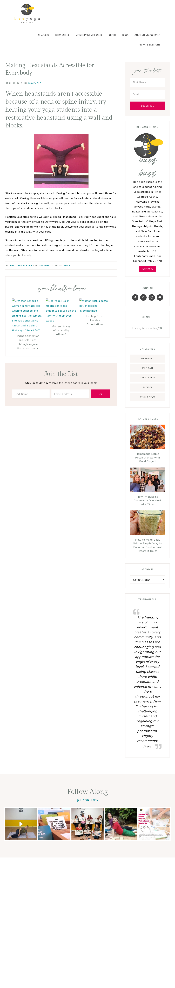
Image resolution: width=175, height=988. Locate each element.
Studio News (147, 397)
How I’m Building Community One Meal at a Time (147, 500)
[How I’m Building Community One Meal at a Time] (147, 481)
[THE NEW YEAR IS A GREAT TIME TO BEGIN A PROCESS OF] (154, 824)
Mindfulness (148, 377)
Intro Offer (62, 35)
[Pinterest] (143, 297)
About (112, 35)
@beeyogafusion (87, 800)
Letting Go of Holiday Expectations (95, 320)
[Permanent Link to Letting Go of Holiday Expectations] (95, 311)
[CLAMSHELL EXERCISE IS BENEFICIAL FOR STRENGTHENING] (21, 824)
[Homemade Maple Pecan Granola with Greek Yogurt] (147, 438)
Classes (43, 35)
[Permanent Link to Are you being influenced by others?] (61, 321)
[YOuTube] (160, 297)
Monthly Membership (89, 35)
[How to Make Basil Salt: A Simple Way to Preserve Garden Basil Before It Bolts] (147, 523)
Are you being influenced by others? (61, 330)
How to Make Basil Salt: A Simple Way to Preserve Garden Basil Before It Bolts (147, 545)
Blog (125, 35)
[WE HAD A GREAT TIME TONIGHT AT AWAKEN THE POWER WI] (87, 824)
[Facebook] (135, 297)
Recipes (147, 387)
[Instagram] (152, 297)
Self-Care (148, 368)
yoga (67, 265)
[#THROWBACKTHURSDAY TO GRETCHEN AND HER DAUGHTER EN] (121, 824)
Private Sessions (149, 44)
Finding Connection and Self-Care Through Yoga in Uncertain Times (27, 342)
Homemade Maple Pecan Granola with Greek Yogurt (147, 457)
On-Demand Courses (147, 35)
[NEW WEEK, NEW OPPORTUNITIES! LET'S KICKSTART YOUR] (54, 824)
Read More (147, 269)
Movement (34, 83)
